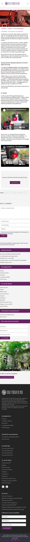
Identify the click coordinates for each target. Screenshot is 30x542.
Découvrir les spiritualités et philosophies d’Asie (10, 254)
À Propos (2, 270)
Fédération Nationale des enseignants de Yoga (14, 507)
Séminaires (2, 300)
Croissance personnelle (17, 192)
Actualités (10, 28)
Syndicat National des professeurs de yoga (13, 509)
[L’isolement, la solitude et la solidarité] (15, 18)
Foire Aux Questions (7, 496)
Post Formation (3, 279)
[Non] (28, 537)
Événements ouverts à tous (6, 302)
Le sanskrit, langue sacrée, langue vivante (8, 256)
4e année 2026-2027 (7, 455)
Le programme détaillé (5, 277)
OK (13, 539)
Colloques (2, 295)
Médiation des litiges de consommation (12, 498)
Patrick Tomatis (3, 291)
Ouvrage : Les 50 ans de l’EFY (6, 304)
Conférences (3, 298)
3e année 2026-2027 (7, 453)
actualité (7, 192)
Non (17, 539)
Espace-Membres (4, 306)
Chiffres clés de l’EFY (7, 500)
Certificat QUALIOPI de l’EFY (9, 505)
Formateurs (2, 275)
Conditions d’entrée (4, 273)
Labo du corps (3, 316)
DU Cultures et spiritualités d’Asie (7, 314)
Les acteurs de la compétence (9, 502)
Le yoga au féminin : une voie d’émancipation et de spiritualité (13, 260)
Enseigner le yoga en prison (6, 262)
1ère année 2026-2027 (8, 448)
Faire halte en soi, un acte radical (7, 258)
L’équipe (1, 289)
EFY (26, 192)
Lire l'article (15, 182)
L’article (3, 86)
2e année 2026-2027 (7, 450)
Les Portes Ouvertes (4, 293)
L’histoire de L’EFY (4, 287)
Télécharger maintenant (7, 377)
